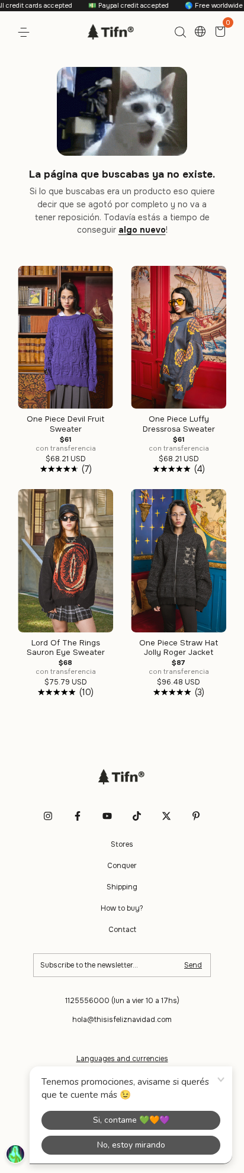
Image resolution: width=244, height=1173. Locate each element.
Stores (122, 844)
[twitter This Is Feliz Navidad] (166, 816)
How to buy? (122, 908)
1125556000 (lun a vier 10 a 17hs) (122, 1000)
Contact (122, 929)
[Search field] (180, 32)
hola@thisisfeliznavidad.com (122, 1019)
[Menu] (26, 32)
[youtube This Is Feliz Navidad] (107, 816)
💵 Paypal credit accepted (115, 5)
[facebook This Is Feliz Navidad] (77, 816)
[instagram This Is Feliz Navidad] (48, 816)
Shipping (122, 887)
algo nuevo (142, 229)
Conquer (122, 865)
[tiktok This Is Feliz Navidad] (137, 816)
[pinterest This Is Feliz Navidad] (196, 816)
